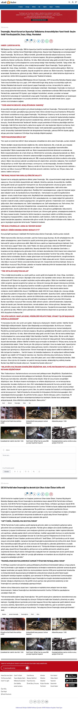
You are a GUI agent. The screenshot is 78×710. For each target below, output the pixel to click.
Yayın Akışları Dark (19, 678)
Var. (30, 403)
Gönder (6, 471)
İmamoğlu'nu (24, 614)
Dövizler (42, 678)
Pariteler (43, 686)
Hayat (51, 7)
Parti (32, 614)
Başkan (4, 614)
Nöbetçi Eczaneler (19, 681)
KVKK (43, 707)
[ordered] (25, 471)
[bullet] (28, 471)
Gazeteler (54, 683)
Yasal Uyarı (59, 707)
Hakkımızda (19, 707)
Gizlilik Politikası (32, 707)
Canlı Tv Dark (18, 675)
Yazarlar (53, 681)
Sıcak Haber (54, 686)
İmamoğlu (17, 403)
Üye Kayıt (4, 691)
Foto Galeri (54, 675)
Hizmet (10, 403)
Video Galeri (54, 678)
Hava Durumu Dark (6, 675)
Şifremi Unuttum (6, 694)
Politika (57, 7)
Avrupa (27, 7)
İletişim (25, 707)
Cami (3, 403)
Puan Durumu (31, 681)
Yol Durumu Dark (6, 678)
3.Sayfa (20, 7)
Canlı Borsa (30, 675)
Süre (38, 614)
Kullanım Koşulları (51, 707)
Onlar (24, 403)
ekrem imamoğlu (13, 614)
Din (39, 7)
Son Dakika (17, 683)
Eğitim (45, 7)
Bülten (34, 7)
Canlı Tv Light (5, 681)
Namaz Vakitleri (32, 678)
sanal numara (18, 686)
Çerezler (39, 707)
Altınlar (42, 675)
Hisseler (42, 681)
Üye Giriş (3, 689)
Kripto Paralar (44, 683)
